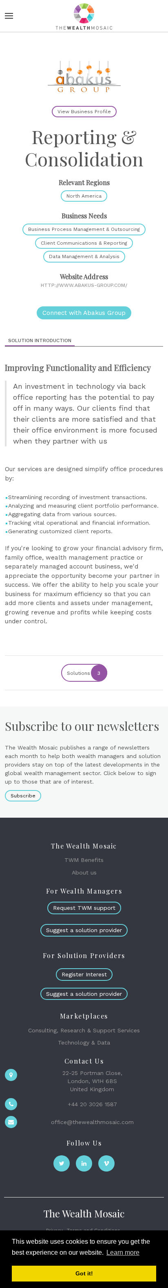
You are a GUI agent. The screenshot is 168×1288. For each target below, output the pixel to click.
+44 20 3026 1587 (92, 1104)
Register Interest (84, 974)
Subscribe (23, 796)
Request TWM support (84, 908)
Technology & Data (84, 1042)
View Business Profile (84, 111)
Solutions (84, 673)
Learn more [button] (122, 1252)
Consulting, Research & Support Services (84, 1030)
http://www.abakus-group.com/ (84, 285)
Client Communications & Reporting (84, 243)
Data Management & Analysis (84, 256)
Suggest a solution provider (84, 930)
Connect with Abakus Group (84, 313)
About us (84, 872)
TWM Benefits (84, 860)
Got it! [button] (84, 1273)
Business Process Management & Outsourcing (84, 229)
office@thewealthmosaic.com (92, 1122)
